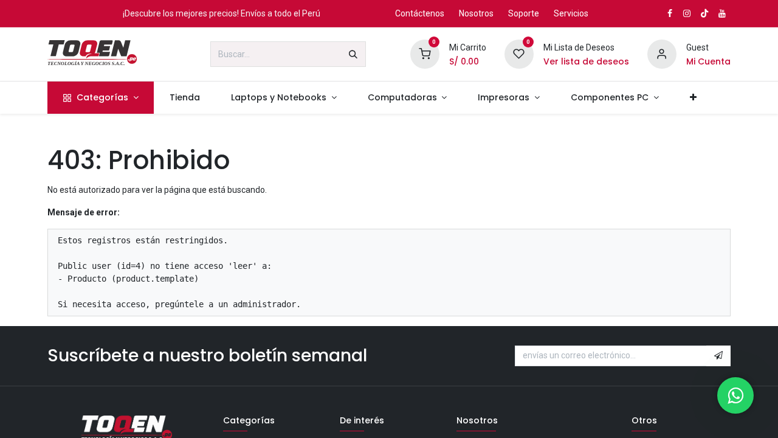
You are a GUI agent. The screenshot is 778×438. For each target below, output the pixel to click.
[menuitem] (100, 98)
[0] (424, 53)
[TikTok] (704, 13)
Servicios (571, 13)
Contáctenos (419, 13)
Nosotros (476, 13)
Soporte (523, 13)
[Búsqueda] (353, 54)
